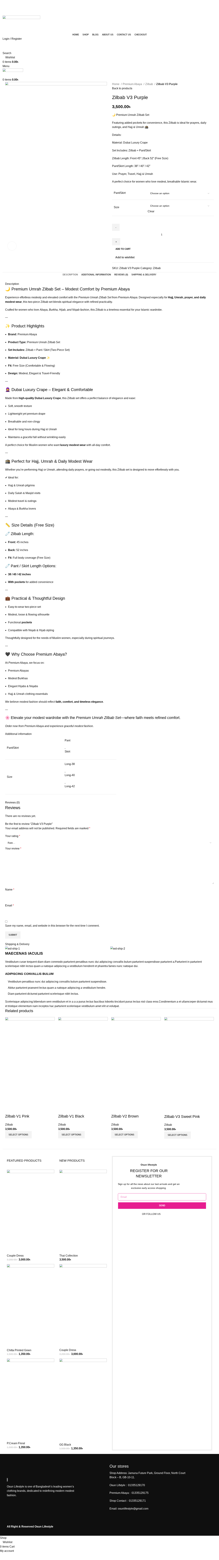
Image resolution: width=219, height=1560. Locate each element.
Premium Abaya (133, 84)
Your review (13, 848)
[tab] (70, 274)
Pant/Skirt (120, 192)
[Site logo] (21, 23)
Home (116, 84)
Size (116, 207)
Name (9, 889)
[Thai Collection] (83, 1211)
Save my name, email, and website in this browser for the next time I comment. (52, 925)
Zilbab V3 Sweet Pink (182, 1116)
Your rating (12, 836)
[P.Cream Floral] (30, 1399)
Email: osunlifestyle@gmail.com (129, 1508)
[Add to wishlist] (18, 1109)
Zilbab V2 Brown (125, 1116)
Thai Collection (68, 1255)
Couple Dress (15, 1255)
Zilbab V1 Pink (17, 1116)
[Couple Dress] (30, 1211)
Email (9, 905)
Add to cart (123, 249)
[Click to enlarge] (12, 246)
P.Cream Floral (16, 1443)
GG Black (65, 1444)
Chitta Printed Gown (19, 1350)
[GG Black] (83, 1400)
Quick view (9, 1109)
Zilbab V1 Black (71, 1116)
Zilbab (149, 84)
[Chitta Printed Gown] (30, 1305)
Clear (151, 211)
